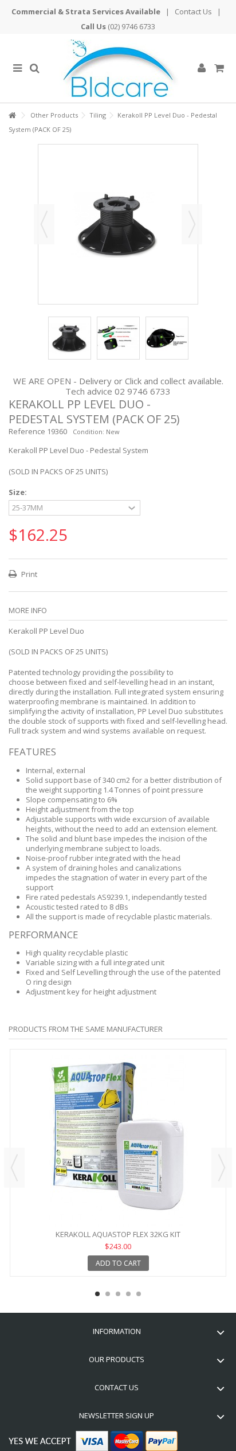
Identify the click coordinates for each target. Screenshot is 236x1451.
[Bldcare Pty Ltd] (118, 68)
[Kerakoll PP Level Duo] (70, 338)
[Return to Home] (12, 115)
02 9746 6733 (143, 391)
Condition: (88, 431)
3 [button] (118, 1294)
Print (28, 574)
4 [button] (128, 1294)
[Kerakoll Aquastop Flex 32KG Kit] (118, 1141)
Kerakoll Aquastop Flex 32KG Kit (118, 1234)
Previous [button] (44, 224)
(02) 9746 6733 (131, 26)
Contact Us (193, 11)
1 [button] (97, 1294)
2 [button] (107, 1294)
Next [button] (192, 224)
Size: (19, 492)
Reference (27, 431)
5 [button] (138, 1294)
